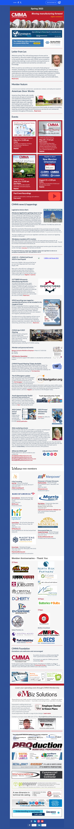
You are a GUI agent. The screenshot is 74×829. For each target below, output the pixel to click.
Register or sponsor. (30, 274)
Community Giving (40, 665)
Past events (17, 198)
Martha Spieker (42, 482)
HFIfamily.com (16, 529)
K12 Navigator (18, 382)
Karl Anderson (16, 498)
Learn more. (47, 713)
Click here (24, 248)
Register (16, 148)
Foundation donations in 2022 (41, 655)
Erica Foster (15, 547)
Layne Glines (15, 522)
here (19, 405)
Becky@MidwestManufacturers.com (22, 457)
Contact (40, 417)
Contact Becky (21, 446)
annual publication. (22, 421)
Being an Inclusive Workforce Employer (23, 350)
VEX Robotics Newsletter (19, 356)
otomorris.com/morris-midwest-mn (50, 509)
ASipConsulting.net (18, 488)
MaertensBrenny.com (18, 552)
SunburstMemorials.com (45, 537)
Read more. (15, 78)
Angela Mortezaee (43, 532)
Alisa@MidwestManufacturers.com (22, 455)
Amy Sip (14, 483)
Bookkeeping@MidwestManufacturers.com (24, 459)
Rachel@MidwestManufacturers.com (22, 460)
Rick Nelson (41, 503)
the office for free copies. (44, 417)
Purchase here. (36, 371)
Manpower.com (43, 489)
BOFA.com (15, 504)
